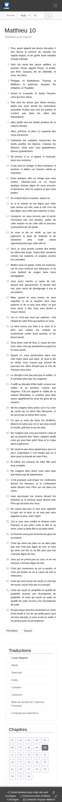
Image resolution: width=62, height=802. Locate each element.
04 (37, 740)
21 (12, 769)
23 (28, 769)
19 (37, 762)
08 (28, 747)
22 (20, 769)
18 (28, 762)
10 (45, 747)
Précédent (11, 630)
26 (12, 776)
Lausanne (16, 694)
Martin (14, 665)
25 (45, 769)
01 (12, 740)
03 (28, 740)
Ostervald (16, 672)
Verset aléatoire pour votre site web (29, 792)
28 (28, 776)
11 (12, 755)
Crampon (16, 687)
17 (20, 762)
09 (37, 747)
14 (36, 755)
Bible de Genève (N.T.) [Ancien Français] (27, 704)
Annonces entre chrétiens (36, 796)
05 (45, 740)
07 (20, 747)
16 (12, 762)
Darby (14, 680)
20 (45, 762)
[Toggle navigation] (55, 6)
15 (44, 755)
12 (20, 755)
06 (12, 747)
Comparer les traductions (24, 713)
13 (28, 755)
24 (37, 769)
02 (20, 740)
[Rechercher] (48, 15)
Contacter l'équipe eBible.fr (40, 799)
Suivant (28, 630)
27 (20, 776)
